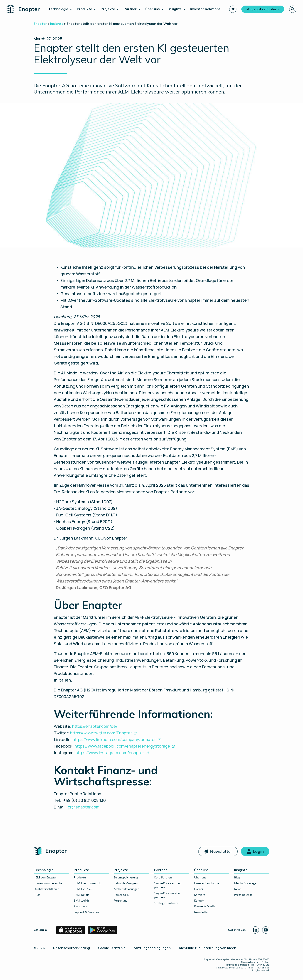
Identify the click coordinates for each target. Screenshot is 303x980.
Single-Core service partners (167, 895)
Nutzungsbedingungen (152, 948)
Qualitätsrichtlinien (46, 889)
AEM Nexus (81, 895)
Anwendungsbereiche (48, 883)
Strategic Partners (166, 903)
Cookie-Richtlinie (112, 948)
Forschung (120, 900)
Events (198, 889)
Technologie (58, 9)
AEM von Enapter (45, 877)
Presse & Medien (205, 906)
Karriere (199, 895)
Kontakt (199, 900)
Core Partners (163, 877)
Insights (175, 9)
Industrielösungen (125, 883)
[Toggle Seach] (292, 9)
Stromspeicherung (126, 877)
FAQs (37, 895)
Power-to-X (121, 895)
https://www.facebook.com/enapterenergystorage (122, 746)
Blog (237, 877)
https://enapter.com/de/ (94, 726)
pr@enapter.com (84, 807)
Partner (130, 9)
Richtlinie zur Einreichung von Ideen (207, 948)
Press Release (243, 895)
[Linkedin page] (255, 930)
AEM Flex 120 (83, 889)
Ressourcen (81, 906)
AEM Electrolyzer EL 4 (88, 883)
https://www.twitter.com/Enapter (101, 733)
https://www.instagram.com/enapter (109, 752)
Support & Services (86, 912)
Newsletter (221, 851)
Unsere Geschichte (206, 883)
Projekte (108, 9)
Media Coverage (245, 883)
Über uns (152, 9)
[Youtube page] (265, 930)
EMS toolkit (81, 900)
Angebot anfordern (263, 9)
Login (258, 851)
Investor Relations (205, 9)
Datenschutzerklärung (71, 948)
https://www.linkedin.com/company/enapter (114, 739)
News (237, 889)
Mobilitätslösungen (126, 889)
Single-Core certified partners (167, 885)
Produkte (84, 9)
